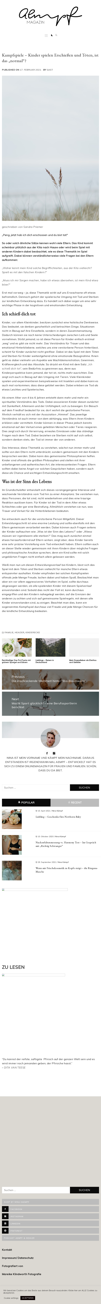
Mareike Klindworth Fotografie (21, 1274)
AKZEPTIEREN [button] (28, 1298)
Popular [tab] (28, 802)
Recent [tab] (76, 802)
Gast (50, 69)
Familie (9, 632)
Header (19, 632)
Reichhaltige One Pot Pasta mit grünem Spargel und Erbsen (16, 661)
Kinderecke (33, 632)
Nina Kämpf (57, 811)
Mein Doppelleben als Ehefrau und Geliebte (82, 661)
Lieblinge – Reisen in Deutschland (45, 661)
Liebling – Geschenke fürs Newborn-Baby (58, 816)
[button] (52, 35)
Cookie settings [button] (11, 1298)
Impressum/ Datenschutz (18, 1257)
